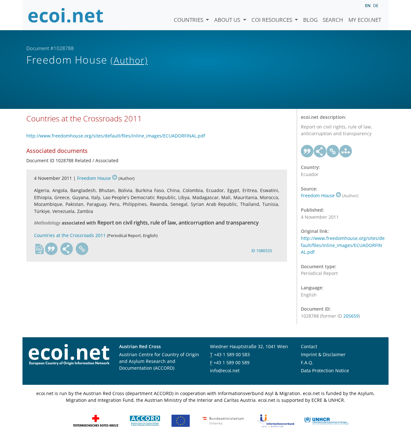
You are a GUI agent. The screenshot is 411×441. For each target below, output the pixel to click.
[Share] (66, 249)
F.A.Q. (307, 362)
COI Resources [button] (272, 19)
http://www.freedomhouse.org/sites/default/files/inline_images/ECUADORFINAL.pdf (115, 136)
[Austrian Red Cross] (96, 420)
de (375, 5)
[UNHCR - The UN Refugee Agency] (326, 420)
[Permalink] (82, 249)
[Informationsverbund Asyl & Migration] (275, 420)
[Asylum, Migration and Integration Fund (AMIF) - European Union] (180, 420)
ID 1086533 (261, 250)
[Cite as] (51, 249)
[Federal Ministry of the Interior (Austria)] (223, 420)
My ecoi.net (364, 19)
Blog (310, 19)
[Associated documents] (345, 151)
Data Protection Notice (325, 370)
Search (333, 19)
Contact (309, 346)
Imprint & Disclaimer (323, 354)
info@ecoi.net (225, 370)
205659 (351, 316)
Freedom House (94, 178)
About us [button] (227, 19)
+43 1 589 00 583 (232, 354)
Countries (189, 19)
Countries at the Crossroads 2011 (70, 235)
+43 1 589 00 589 (231, 362)
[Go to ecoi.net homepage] (65, 15)
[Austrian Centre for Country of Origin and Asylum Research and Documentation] (145, 420)
